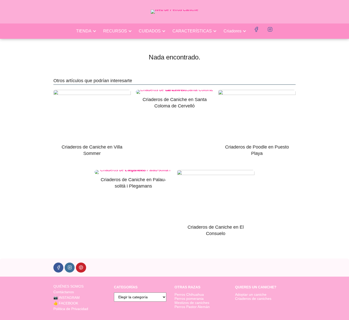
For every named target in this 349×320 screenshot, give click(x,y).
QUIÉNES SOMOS (68, 286)
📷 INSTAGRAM (66, 298)
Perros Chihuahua (189, 294)
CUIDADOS (150, 31)
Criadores (232, 31)
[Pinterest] (81, 268)
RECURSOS (115, 31)
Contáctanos (63, 292)
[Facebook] (58, 268)
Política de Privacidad (70, 309)
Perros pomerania (189, 299)
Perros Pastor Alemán (192, 307)
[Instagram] (70, 268)
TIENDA (83, 31)
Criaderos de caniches (253, 299)
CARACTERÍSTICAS (192, 31)
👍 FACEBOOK (65, 303)
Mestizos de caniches (192, 303)
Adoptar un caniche (250, 294)
